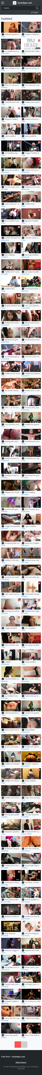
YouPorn (4, 257)
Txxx (3, 37)
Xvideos (4, 88)
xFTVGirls (34, 13)
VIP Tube (24, 562)
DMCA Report (21, 1062)
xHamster (5, 54)
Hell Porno (25, 851)
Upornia (24, 291)
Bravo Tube (5, 902)
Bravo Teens (26, 834)
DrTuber (4, 189)
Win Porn (25, 546)
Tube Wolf (25, 308)
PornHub (24, 495)
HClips (3, 1037)
